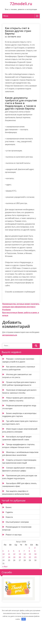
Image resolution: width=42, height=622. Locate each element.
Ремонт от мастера (14, 535)
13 (20, 554)
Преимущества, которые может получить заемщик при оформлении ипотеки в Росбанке (20, 307)
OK (24, 619)
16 (35, 554)
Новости (9, 517)
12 (14, 554)
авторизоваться (9, 335)
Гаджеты (9, 512)
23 (35, 557)
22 (30, 557)
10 (3, 554)
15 (30, 554)
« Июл (4, 567)
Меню (5, 16)
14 (25, 554)
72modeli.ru (21, 3)
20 (20, 557)
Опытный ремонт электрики (17, 522)
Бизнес (9, 507)
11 (9, 554)
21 (25, 557)
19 (14, 557)
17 (3, 557)
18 (9, 557)
